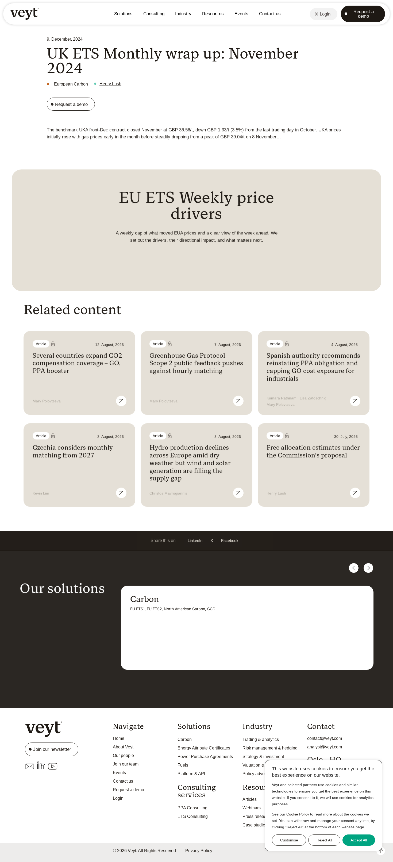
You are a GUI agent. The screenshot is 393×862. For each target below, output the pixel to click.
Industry (183, 13)
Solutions (123, 13)
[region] (323, 805)
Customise (289, 840)
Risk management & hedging (270, 748)
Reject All (324, 840)
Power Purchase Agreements (205, 756)
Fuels (183, 765)
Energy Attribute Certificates (204, 748)
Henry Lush (110, 84)
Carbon (185, 739)
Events (241, 13)
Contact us (270, 13)
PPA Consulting (192, 808)
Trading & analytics (260, 739)
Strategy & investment (263, 756)
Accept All (358, 840)
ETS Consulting (193, 816)
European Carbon (71, 84)
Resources (213, 13)
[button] (195, 540)
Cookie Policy (297, 814)
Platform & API (191, 773)
